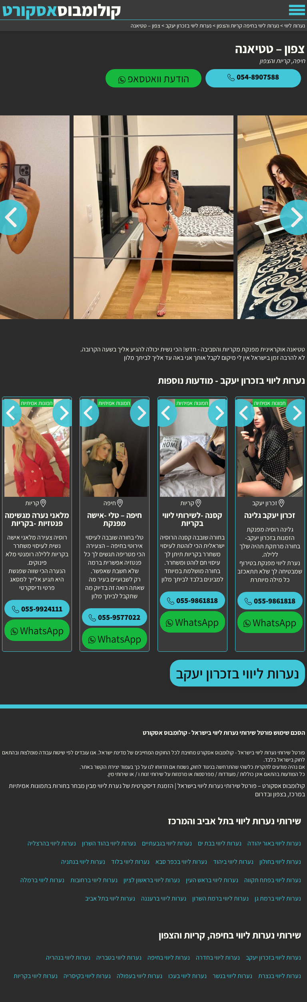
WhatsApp (274, 622)
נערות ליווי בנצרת (279, 976)
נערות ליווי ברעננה (163, 898)
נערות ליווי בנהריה (68, 957)
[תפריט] (297, 10)
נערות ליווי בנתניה (83, 861)
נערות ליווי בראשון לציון (152, 880)
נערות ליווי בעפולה (139, 976)
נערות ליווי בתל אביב (110, 898)
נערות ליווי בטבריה (119, 957)
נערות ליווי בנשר (232, 976)
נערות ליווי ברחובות (94, 880)
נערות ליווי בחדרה (218, 957)
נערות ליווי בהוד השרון (109, 843)
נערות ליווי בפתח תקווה (272, 880)
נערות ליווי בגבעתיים (167, 843)
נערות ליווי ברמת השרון (220, 898)
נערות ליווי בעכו (187, 976)
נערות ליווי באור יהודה (274, 843)
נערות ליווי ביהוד (233, 861)
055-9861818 (274, 600)
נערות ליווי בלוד (130, 861)
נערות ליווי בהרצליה (52, 843)
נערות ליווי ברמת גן (278, 898)
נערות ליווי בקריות (36, 976)
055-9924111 (41, 608)
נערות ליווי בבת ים (219, 843)
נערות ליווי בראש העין (212, 880)
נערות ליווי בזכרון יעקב (237, 673)
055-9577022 (119, 617)
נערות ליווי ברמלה (42, 880)
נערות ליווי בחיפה (169, 957)
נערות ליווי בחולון (280, 861)
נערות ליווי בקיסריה (87, 976)
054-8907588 (258, 76)
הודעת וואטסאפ (158, 78)
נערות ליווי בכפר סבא (181, 861)
